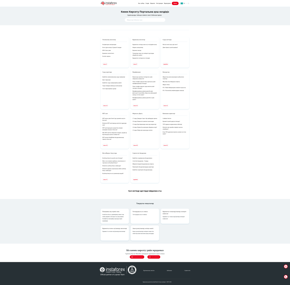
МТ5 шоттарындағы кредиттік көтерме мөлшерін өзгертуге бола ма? (112, 128)
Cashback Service (167, 118)
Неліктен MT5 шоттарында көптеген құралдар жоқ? (114, 124)
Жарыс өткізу (166, 84)
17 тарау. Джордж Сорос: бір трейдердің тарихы (145, 118)
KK (184, 3)
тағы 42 (165, 105)
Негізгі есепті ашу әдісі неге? (170, 44)
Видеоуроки (167, 3)
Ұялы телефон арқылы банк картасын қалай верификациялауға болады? (144, 82)
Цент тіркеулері (106, 79)
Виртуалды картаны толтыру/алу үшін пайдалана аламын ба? (142, 77)
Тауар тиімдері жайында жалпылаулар (112, 85)
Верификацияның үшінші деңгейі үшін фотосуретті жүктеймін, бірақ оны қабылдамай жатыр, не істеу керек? (145, 93)
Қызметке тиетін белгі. (108, 53)
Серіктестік (187, 270)
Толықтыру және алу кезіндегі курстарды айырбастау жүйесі (143, 54)
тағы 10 (105, 145)
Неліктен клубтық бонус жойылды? (111, 165)
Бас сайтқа (141, 3)
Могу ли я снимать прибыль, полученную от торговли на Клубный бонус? (114, 161)
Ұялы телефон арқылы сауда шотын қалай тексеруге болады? (143, 87)
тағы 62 (165, 145)
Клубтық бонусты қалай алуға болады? (112, 158)
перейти (165, 64)
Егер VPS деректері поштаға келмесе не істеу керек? (174, 132)
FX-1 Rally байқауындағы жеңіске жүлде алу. (174, 87)
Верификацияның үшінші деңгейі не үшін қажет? (143, 98)
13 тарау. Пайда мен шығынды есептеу (142, 130)
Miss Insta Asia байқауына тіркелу (171, 81)
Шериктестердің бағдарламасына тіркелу (143, 164)
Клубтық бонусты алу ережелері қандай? (113, 173)
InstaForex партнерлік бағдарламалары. (143, 169)
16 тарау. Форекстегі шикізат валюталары (143, 121)
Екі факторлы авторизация (109, 44)
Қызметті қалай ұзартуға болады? (171, 121)
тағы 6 (105, 64)
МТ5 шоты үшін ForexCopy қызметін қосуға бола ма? (113, 119)
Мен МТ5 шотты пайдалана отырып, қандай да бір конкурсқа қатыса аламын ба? (114, 133)
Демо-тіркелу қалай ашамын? (170, 47)
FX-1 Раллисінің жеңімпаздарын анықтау (173, 90)
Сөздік (147, 3)
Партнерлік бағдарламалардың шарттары (143, 167)
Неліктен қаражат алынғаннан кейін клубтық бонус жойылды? (114, 169)
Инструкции (159, 3)
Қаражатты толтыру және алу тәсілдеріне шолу (145, 44)
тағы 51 (105, 179)
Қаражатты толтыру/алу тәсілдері (141, 58)
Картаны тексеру (137, 50)
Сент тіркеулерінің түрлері (109, 88)
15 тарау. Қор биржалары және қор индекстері (144, 124)
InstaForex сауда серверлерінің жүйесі (112, 82)
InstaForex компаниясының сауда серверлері (113, 77)
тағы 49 (135, 145)
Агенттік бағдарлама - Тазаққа (140, 161)
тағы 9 (135, 64)
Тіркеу (175, 3)
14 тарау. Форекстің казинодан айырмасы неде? (145, 127)
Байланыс (169, 270)
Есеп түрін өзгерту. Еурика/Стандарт (111, 47)
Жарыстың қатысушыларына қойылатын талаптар (173, 77)
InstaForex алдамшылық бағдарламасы (142, 158)
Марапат (152, 3)
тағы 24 (105, 105)
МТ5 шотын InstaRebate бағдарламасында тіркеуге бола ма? (113, 138)
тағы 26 (135, 105)
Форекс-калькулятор (138, 47)
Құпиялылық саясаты (148, 270)
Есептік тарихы (106, 56)
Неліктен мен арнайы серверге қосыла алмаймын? (173, 128)
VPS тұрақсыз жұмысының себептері (172, 124)
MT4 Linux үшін (106, 50)
